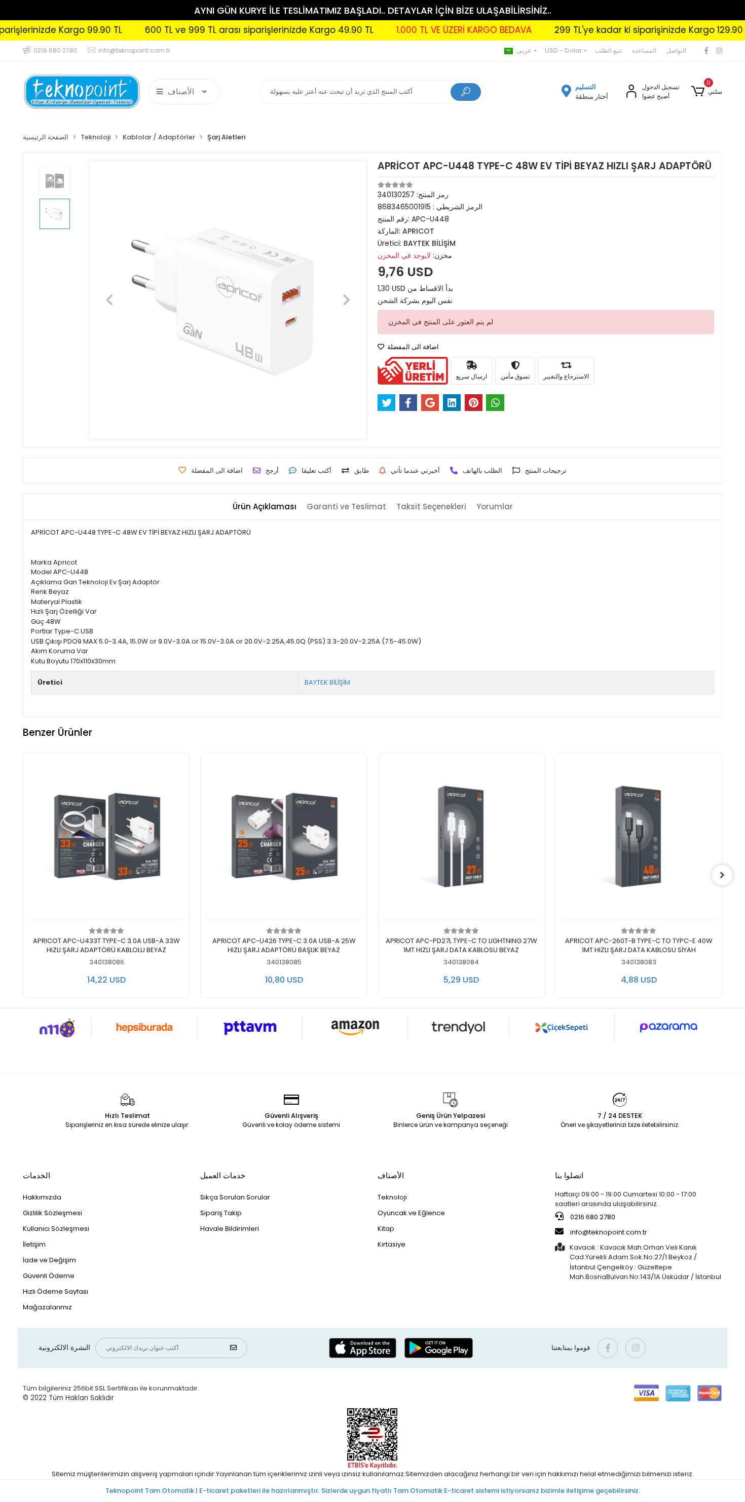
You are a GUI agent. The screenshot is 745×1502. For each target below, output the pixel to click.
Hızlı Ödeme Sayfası (55, 1291)
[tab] (264, 507)
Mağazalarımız (47, 1307)
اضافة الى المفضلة (412, 347)
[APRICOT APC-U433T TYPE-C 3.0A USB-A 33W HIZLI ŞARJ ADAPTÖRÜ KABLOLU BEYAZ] (106, 839)
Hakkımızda (42, 1197)
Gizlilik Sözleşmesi (52, 1213)
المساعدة (644, 50)
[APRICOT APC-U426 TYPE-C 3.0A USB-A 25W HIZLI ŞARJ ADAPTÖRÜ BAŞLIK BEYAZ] (284, 839)
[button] (706, 91)
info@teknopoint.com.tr (608, 1232)
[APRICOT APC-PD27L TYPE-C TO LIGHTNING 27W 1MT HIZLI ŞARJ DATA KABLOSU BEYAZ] (461, 839)
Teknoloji (392, 1197)
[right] (722, 875)
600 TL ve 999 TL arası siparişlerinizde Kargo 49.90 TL (215, 30)
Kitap (386, 1228)
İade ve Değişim (49, 1260)
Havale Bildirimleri (229, 1228)
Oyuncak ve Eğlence (411, 1213)
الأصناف (391, 1175)
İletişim (34, 1244)
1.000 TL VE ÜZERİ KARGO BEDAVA (420, 30)
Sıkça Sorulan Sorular (235, 1197)
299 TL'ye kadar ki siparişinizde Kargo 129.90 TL (611, 30)
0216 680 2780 (592, 1217)
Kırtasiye (391, 1244)
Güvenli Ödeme (48, 1276)
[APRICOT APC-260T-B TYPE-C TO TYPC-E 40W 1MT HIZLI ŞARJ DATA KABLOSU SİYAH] (639, 839)
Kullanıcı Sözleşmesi (56, 1228)
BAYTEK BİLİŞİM (327, 682)
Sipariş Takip (221, 1213)
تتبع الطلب (608, 50)
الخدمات (36, 1175)
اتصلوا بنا (569, 1175)
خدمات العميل (222, 1175)
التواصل (676, 50)
